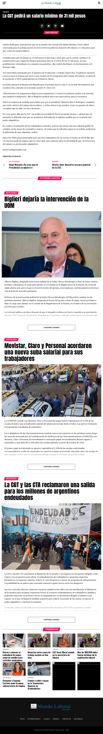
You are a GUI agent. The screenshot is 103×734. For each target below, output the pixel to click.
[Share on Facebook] (41, 26)
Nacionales (78, 719)
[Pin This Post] (55, 26)
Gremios (56, 719)
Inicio (22, 719)
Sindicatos (66, 719)
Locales (47, 719)
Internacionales (34, 719)
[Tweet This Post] (48, 26)
